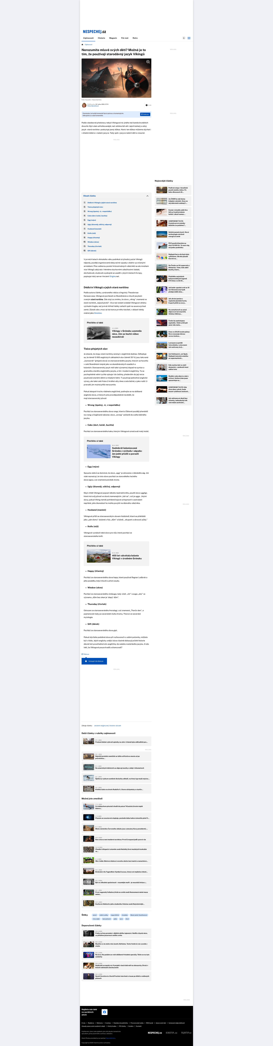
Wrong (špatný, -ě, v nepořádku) (100, 211)
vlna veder (96, 919)
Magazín (113, 38)
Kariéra (130, 1026)
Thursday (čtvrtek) (95, 246)
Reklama (100, 1023)
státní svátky (104, 915)
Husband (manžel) (94, 229)
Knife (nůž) (92, 233)
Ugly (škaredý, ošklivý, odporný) (100, 224)
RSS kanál (149, 1023)
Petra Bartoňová (93, 106)
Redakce (91, 1023)
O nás (83, 1023)
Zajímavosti (88, 38)
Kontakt (139, 1026)
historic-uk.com (115, 726)
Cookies (108, 1023)
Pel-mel (124, 38)
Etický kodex (112, 1026)
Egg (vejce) (92, 220)
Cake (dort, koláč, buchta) (97, 216)
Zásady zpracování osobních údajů (93, 1026)
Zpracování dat (161, 1023)
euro (121, 919)
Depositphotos (110, 1038)
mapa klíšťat (115, 915)
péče (115, 919)
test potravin (107, 919)
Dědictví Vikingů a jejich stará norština (102, 203)
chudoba (125, 915)
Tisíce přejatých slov (95, 207)
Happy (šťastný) (94, 237)
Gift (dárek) (92, 251)
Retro (135, 38)
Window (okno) (93, 242)
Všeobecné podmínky (120, 1023)
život (127, 919)
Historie (101, 38)
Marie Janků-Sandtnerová (139, 915)
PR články (122, 1026)
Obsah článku (89, 196)
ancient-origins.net (101, 726)
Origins (113, 276)
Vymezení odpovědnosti (176, 1023)
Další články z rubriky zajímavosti (98, 733)
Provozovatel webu (137, 1023)
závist (95, 915)
